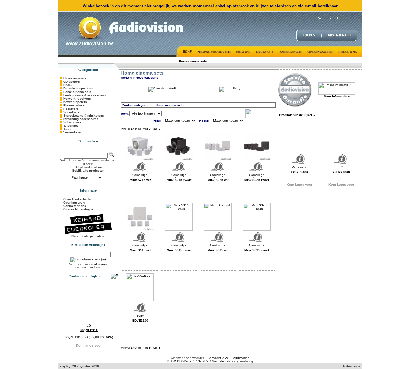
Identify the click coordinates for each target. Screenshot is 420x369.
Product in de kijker (84, 276)
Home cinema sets (193, 61)
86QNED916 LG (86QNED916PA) (89, 337)
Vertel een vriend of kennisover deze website (88, 265)
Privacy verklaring (240, 361)
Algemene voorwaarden (188, 357)
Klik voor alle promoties (88, 236)
